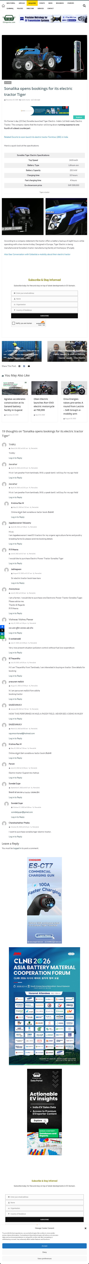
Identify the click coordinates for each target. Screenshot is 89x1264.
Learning (10, 8)
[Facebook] (2, 627)
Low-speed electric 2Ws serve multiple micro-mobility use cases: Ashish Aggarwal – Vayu (21, 354)
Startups (70, 3)
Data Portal (11, 3)
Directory (30, 8)
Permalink (34, 448)
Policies (20, 8)
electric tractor (25, 100)
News (50, 3)
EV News (8, 82)
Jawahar (13, 464)
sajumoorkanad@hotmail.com (22, 733)
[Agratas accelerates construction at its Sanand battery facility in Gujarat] (15, 383)
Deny (44, 1252)
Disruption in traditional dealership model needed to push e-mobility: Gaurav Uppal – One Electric (67, 354)
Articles (22, 3)
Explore (79, 117)
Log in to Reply (15, 458)
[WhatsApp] (2, 637)
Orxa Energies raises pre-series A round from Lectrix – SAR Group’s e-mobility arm (73, 406)
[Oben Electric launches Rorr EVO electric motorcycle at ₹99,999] (44, 383)
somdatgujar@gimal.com (22, 812)
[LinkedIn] (2, 633)
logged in (17, 848)
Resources (60, 3)
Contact (50, 8)
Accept (44, 1246)
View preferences (45, 1258)
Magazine (32, 3)
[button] (85, 1228)
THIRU (12, 444)
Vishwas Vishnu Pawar (21, 619)
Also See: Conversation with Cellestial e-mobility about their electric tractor (37, 254)
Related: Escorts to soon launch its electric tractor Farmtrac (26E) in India (36, 137)
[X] (2, 630)
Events (42, 3)
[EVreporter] (3, 5)
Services (41, 8)
